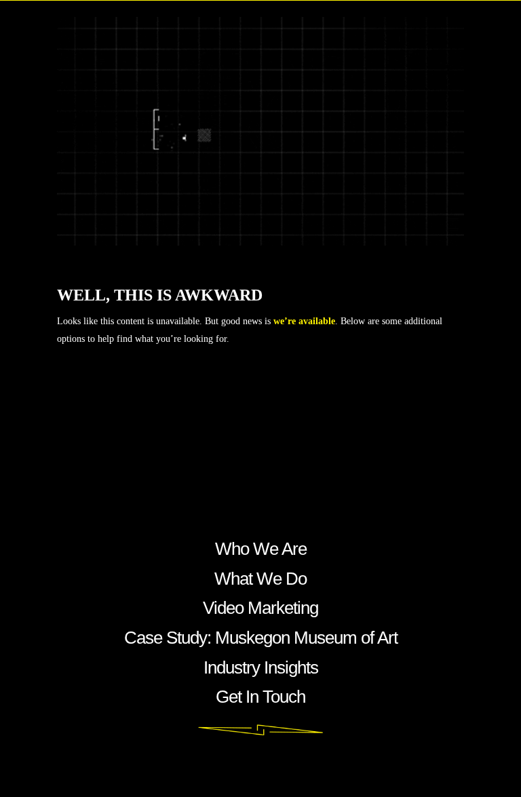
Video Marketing (260, 607)
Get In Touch (260, 696)
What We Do (260, 578)
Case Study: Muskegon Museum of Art (261, 637)
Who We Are (261, 548)
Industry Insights (261, 667)
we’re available (304, 321)
